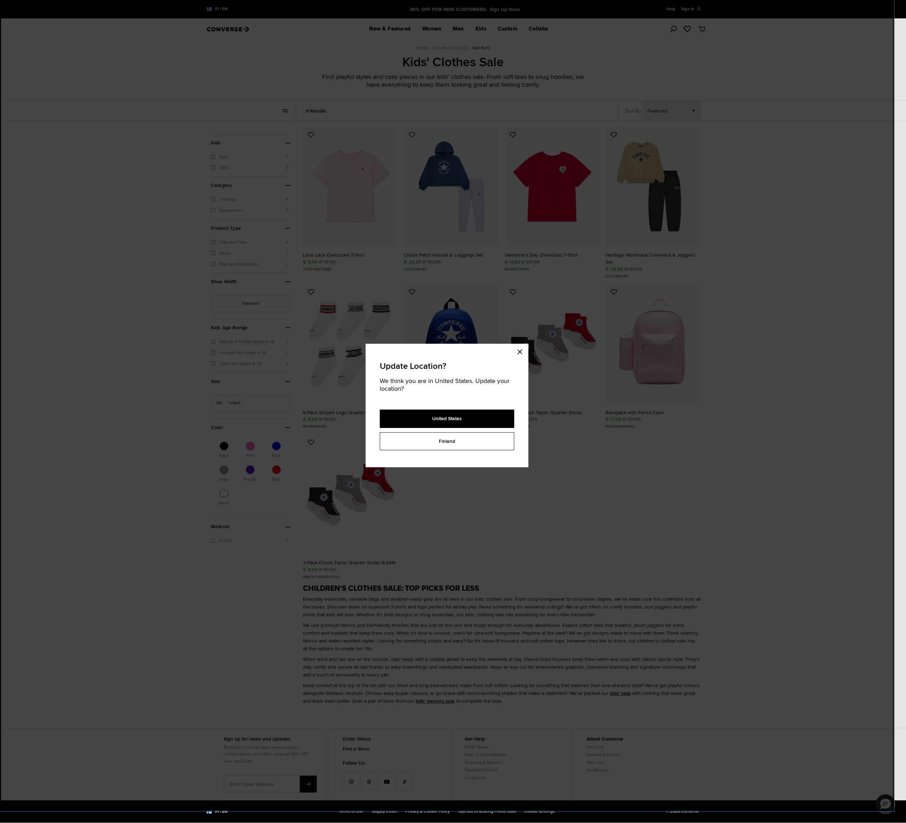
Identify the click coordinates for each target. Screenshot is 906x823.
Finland (447, 441)
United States (447, 418)
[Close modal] (522, 351)
